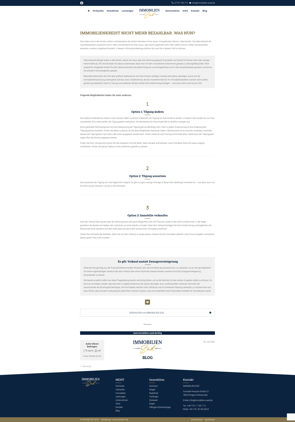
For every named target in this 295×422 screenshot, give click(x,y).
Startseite (120, 386)
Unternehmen (172, 11)
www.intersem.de (120, 419)
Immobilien (113, 11)
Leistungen (128, 11)
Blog (204, 11)
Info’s (185, 11)
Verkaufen (98, 11)
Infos (118, 403)
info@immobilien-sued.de (203, 3)
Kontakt (195, 11)
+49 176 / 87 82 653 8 (199, 409)
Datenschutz (196, 419)
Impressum (210, 419)
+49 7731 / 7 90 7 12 (196, 405)
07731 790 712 (181, 3)
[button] (147, 313)
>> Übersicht (85, 366)
